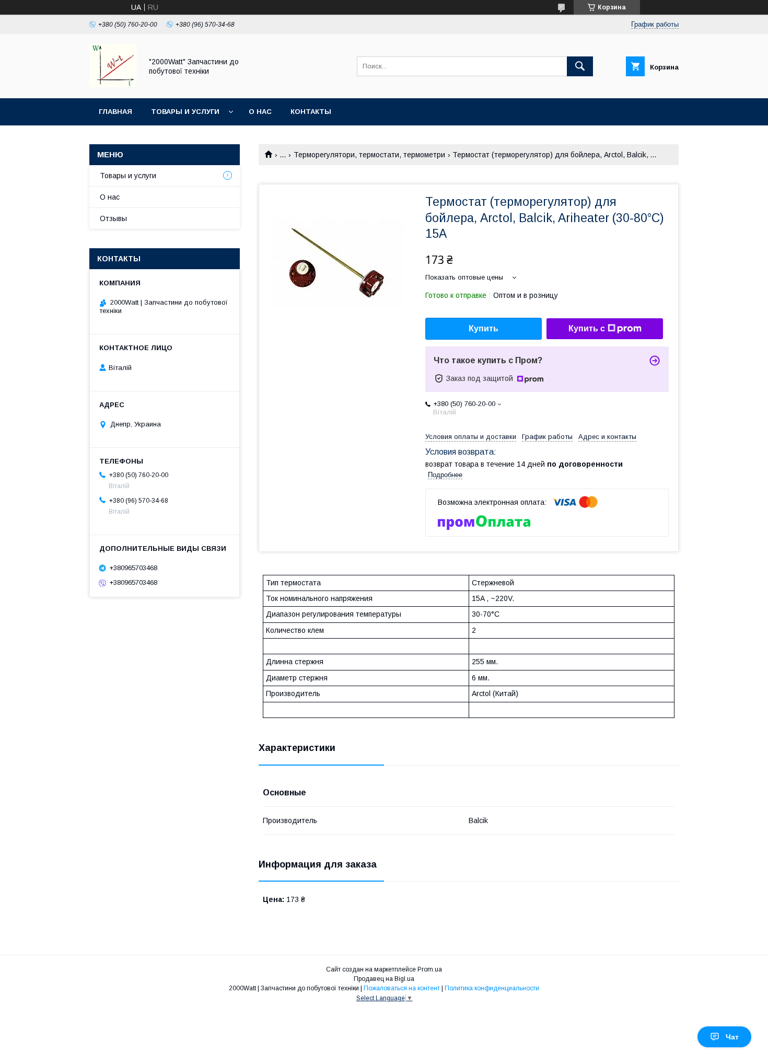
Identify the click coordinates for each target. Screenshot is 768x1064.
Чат (732, 1037)
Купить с (586, 328)
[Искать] (580, 66)
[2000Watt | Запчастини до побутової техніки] (112, 84)
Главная (115, 111)
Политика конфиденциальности (492, 988)
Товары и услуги (185, 111)
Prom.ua (429, 969)
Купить (483, 328)
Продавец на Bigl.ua (384, 978)
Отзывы (113, 218)
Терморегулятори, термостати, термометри (369, 155)
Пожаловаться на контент (402, 988)
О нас (260, 111)
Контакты (310, 111)
